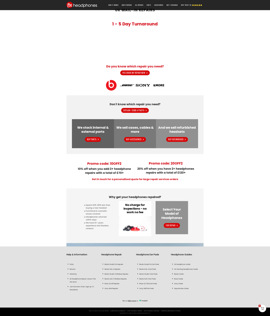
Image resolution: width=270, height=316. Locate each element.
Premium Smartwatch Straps (171, 311)
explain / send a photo (133, 110)
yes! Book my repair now (133, 72)
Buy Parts (92, 139)
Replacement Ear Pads (151, 311)
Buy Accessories (134, 139)
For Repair (170, 225)
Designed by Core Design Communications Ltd (135, 313)
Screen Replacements (117, 311)
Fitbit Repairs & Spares (134, 311)
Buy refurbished (176, 139)
